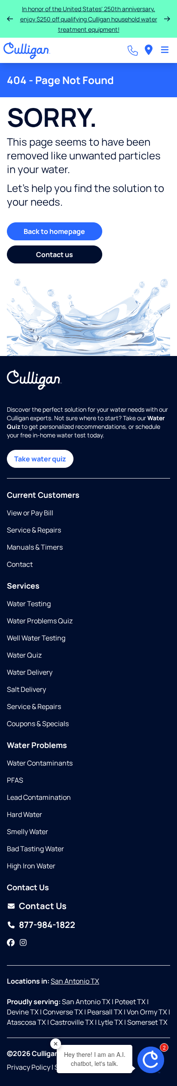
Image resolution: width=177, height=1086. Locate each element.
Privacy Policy (28, 1067)
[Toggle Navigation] (165, 50)
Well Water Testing (36, 638)
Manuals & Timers (35, 547)
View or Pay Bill (30, 513)
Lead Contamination (39, 797)
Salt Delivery (26, 689)
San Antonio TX (75, 981)
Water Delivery (29, 672)
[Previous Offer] (9, 19)
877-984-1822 (47, 924)
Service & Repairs (34, 530)
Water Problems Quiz (40, 620)
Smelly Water (27, 831)
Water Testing (29, 603)
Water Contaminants (40, 763)
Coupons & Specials (38, 723)
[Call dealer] (132, 50)
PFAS (15, 780)
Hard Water (24, 814)
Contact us (54, 254)
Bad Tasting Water (35, 848)
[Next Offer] (167, 19)
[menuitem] (148, 50)
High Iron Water (31, 866)
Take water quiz (40, 459)
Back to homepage (54, 231)
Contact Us (43, 906)
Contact (20, 564)
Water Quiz (24, 655)
